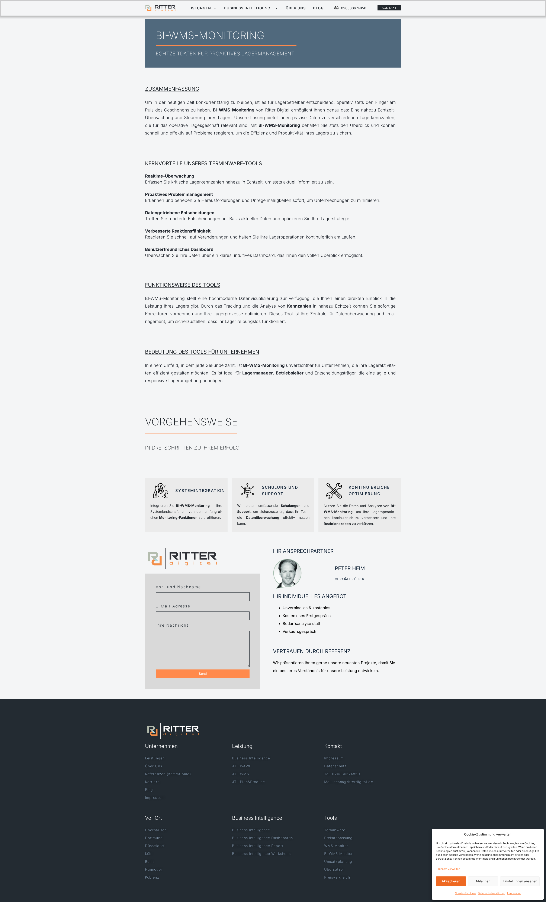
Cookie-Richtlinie (465, 893)
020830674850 (353, 8)
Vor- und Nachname (178, 587)
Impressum (514, 893)
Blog (318, 8)
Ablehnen (483, 881)
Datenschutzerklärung (491, 893)
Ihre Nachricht (172, 625)
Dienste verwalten (449, 868)
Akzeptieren (451, 881)
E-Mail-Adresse (173, 606)
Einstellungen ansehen (519, 881)
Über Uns (296, 8)
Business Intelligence (248, 8)
